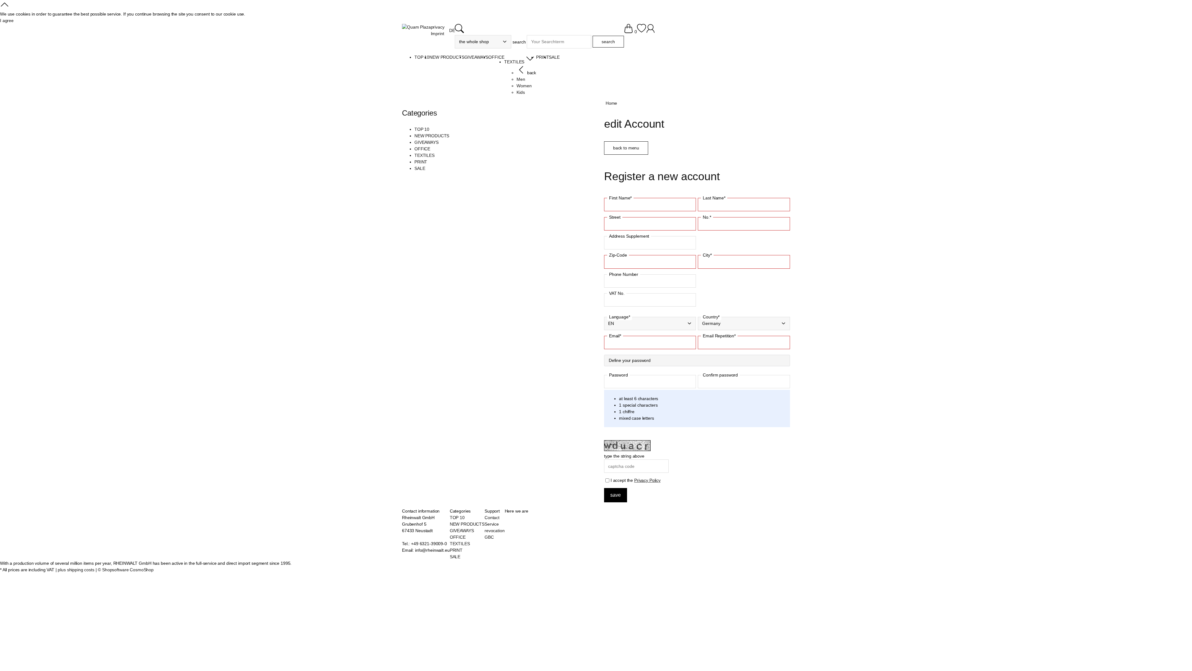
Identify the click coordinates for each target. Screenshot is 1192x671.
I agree (7, 20)
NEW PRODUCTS (431, 135)
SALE (419, 168)
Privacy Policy (647, 480)
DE (452, 30)
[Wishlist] (641, 31)
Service (492, 524)
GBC (489, 537)
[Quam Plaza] (416, 27)
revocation (495, 530)
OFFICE (422, 148)
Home (611, 103)
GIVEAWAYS (426, 142)
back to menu (626, 147)
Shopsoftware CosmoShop (128, 569)
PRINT (420, 161)
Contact (492, 517)
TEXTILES (424, 155)
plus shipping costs (76, 569)
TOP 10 (421, 129)
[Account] (650, 31)
